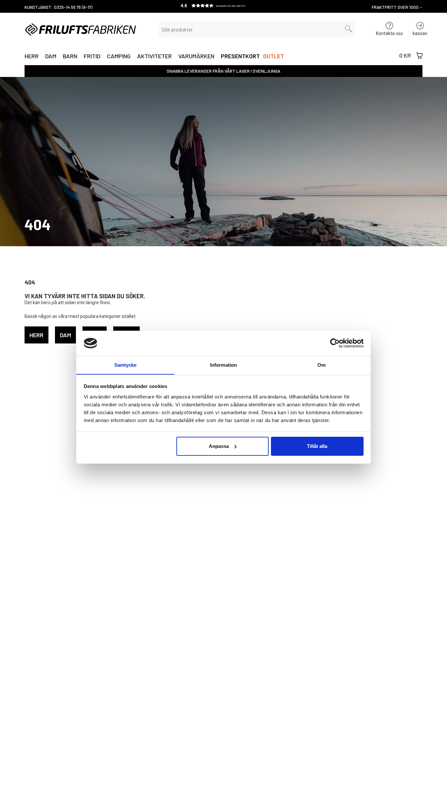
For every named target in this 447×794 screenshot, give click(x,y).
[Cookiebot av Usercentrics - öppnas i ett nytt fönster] (335, 343)
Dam (50, 57)
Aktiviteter (154, 57)
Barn (70, 57)
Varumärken (196, 57)
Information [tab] (223, 364)
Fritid (92, 57)
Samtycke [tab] (125, 364)
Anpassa (219, 446)
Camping (119, 57)
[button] (223, 6)
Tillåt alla (317, 446)
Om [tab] (321, 364)
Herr (32, 57)
